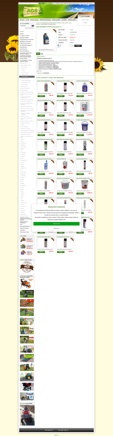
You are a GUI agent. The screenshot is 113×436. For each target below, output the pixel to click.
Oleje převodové (25, 74)
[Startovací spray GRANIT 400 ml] (46, 243)
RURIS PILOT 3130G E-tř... (29, 239)
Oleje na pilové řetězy (26, 80)
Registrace (49, 3)
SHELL (22, 191)
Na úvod (38, 22)
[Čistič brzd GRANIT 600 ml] (84, 165)
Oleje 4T (23, 71)
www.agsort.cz (49, 430)
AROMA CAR (23, 143)
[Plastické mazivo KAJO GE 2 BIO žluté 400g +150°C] (84, 204)
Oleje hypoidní (25, 76)
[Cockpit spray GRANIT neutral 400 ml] (65, 87)
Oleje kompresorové (26, 82)
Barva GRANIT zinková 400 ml (63, 236)
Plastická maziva (24, 86)
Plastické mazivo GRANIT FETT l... (83, 119)
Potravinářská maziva (25, 88)
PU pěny (22, 124)
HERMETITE (23, 168)
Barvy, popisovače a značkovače (27, 130)
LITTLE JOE (23, 171)
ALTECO (22, 139)
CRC (22, 158)
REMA (22, 189)
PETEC (22, 187)
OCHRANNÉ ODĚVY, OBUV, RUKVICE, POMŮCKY (26, 53)
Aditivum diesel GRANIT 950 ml (44, 178)
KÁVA (21, 224)
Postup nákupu (34, 19)
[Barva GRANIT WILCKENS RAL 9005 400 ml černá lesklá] (65, 145)
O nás (27, 19)
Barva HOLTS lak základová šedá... (83, 139)
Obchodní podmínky (45, 19)
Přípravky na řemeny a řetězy (27, 121)
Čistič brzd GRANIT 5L (61, 158)
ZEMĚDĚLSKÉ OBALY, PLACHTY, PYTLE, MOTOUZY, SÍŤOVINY (26, 219)
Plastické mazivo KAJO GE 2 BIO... (83, 197)
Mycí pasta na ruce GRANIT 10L (63, 178)
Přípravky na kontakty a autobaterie (25, 114)
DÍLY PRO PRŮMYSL (24, 51)
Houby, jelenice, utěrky (25, 134)
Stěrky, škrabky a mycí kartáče (27, 132)
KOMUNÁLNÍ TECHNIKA (25, 43)
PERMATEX (23, 185)
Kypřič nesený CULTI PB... (30, 246)
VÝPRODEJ (22, 230)
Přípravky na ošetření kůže (26, 106)
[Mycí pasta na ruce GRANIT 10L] (65, 184)
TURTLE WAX (24, 202)
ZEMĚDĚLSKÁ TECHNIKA (25, 41)
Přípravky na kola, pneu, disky (27, 108)
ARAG (22, 141)
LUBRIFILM (23, 175)
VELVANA (23, 206)
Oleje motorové (25, 72)
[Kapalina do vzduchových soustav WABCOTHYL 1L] (46, 165)
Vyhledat (24, 23)
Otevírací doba (72, 19)
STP (22, 198)
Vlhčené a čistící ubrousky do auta (27, 137)
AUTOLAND (23, 147)
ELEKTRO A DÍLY (23, 49)
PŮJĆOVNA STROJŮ (24, 232)
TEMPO (22, 200)
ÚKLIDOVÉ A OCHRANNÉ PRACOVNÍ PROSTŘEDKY (25, 56)
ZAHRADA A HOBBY (24, 37)
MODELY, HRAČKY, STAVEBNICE (24, 222)
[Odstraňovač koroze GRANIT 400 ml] (46, 204)
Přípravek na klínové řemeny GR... (44, 100)
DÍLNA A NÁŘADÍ (23, 58)
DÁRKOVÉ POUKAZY (24, 228)
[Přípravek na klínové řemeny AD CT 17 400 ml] (84, 223)
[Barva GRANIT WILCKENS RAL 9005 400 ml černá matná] (46, 145)
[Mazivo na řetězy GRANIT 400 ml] (46, 87)
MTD (22, 181)
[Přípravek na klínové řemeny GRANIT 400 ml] (46, 106)
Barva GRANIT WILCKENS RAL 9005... (45, 139)
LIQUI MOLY (23, 173)
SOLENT (22, 193)
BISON (22, 148)
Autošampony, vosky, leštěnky (27, 99)
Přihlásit (41, 3)
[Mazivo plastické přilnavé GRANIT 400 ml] (65, 126)
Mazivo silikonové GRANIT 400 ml (64, 100)
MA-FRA (22, 177)
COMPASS (23, 154)
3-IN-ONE (23, 210)
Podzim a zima (24, 63)
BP (21, 150)
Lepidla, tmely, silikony (25, 123)
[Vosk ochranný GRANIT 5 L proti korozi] (84, 184)
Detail (41, 96)
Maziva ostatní (25, 84)
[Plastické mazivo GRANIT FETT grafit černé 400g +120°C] (65, 204)
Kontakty (64, 19)
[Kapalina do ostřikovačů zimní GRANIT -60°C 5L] (84, 87)
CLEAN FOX (23, 152)
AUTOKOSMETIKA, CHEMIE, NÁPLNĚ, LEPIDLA (26, 61)
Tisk (60, 46)
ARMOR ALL (23, 145)
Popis (38, 53)
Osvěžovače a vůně (25, 116)
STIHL (22, 196)
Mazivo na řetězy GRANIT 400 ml (44, 80)
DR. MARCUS (24, 160)
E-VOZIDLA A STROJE (24, 35)
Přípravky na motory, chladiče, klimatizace (27, 111)
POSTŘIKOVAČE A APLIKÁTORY (27, 39)
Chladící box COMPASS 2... (30, 252)
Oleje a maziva (24, 67)
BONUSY (22, 33)
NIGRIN (22, 183)
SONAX (22, 195)
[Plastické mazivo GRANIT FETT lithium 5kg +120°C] (84, 126)
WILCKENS (23, 214)
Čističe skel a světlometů (26, 101)
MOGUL (22, 179)
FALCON (22, 162)
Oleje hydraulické (25, 78)
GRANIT (22, 164)
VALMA (22, 204)
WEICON (23, 212)
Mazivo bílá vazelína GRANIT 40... (44, 119)
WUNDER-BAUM (24, 216)
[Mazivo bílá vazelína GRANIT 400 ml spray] (46, 126)
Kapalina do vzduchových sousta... (45, 158)
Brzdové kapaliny (24, 90)
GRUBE (22, 166)
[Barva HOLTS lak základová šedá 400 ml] (84, 145)
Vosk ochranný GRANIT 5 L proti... (83, 178)
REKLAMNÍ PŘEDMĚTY (25, 226)
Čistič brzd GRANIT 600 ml (81, 158)
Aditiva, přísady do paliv (26, 65)
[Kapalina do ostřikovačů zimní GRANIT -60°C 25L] (84, 106)
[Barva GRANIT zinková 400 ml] (65, 243)
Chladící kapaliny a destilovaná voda (27, 94)
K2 (21, 170)
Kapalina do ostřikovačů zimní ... (83, 80)
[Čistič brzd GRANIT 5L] (65, 165)
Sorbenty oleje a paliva (25, 128)
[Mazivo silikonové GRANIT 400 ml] (65, 106)
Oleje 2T (23, 69)
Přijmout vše (56, 223)
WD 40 (22, 208)
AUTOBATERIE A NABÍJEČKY (26, 45)
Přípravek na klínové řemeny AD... (83, 217)
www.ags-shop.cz (63, 430)
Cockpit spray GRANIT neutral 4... (64, 80)
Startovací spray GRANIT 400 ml (44, 236)
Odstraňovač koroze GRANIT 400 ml (45, 197)
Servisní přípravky (24, 126)
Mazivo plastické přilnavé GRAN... (64, 119)
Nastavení (56, 228)
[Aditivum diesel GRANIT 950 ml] (46, 184)
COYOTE (23, 156)
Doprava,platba (56, 19)
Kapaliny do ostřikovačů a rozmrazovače (26, 97)
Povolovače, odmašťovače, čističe (26, 119)
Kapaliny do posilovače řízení (27, 92)
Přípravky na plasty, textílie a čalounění (27, 104)
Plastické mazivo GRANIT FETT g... (64, 197)
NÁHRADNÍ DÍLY (23, 47)
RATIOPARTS (73, 34)
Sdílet (60, 45)
